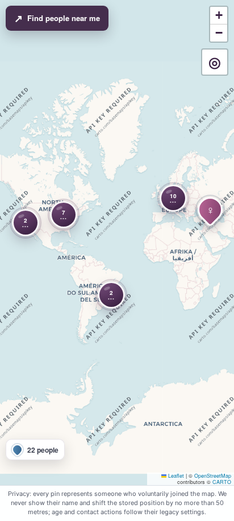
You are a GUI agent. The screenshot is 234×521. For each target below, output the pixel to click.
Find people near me (57, 18)
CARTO (221, 482)
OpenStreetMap (212, 475)
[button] (63, 214)
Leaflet (175, 475)
